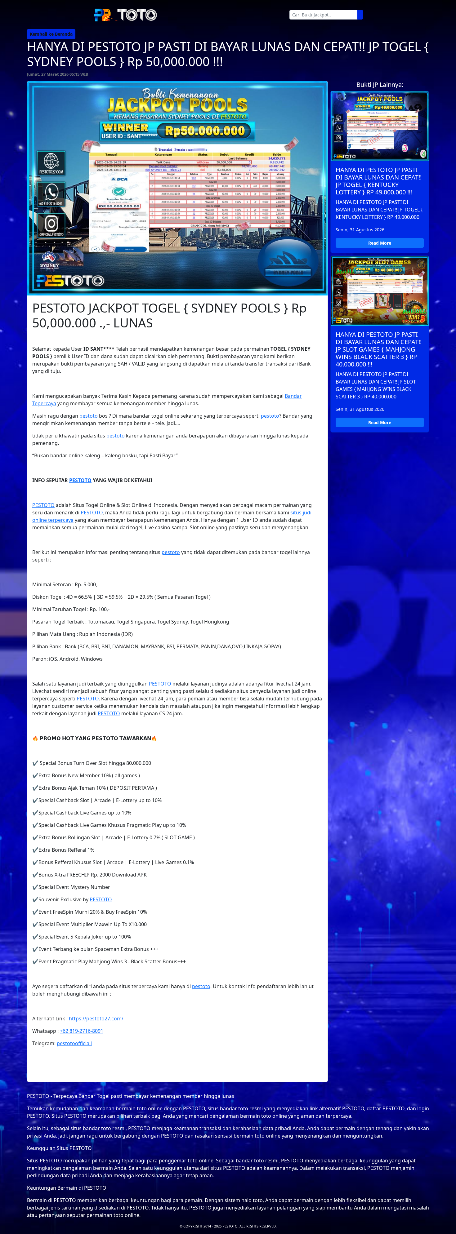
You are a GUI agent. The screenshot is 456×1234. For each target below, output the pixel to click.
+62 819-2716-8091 (81, 1031)
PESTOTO (80, 480)
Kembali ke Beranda (51, 34)
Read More (379, 243)
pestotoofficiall (74, 1043)
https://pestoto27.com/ (96, 1018)
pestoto (88, 415)
